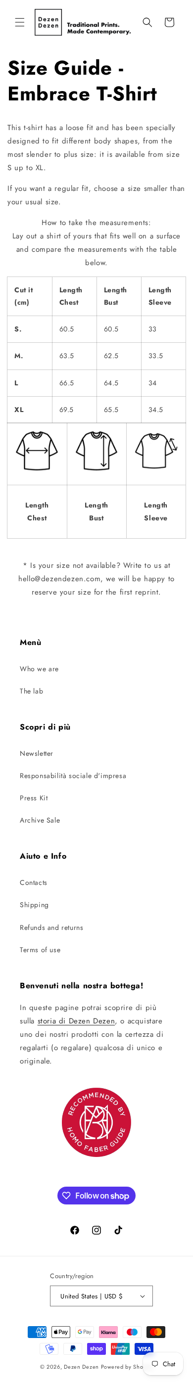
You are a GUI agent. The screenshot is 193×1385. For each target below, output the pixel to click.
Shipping (34, 905)
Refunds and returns (51, 927)
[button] (20, 22)
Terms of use (40, 950)
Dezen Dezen (81, 1367)
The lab (31, 691)
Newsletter (36, 753)
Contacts (34, 882)
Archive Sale (40, 820)
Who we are (39, 669)
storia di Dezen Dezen (76, 1021)
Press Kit (34, 798)
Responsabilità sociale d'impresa (73, 776)
